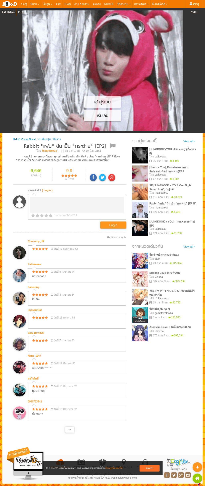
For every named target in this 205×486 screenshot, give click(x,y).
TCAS (67, 4)
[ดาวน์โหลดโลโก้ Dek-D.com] (25, 463)
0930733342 (35, 401)
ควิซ (58, 4)
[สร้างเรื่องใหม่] (197, 467)
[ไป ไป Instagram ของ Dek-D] (188, 475)
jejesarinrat (35, 309)
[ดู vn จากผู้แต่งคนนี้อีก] (69, 430)
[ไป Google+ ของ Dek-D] (181, 475)
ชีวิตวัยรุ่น (123, 4)
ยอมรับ (149, 468)
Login (113, 225)
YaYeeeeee (34, 264)
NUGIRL (109, 4)
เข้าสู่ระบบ (195, 8)
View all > (189, 141)
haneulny (33, 287)
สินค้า (21, 12)
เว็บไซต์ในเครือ (178, 469)
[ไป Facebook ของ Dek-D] (167, 475)
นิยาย (34, 4)
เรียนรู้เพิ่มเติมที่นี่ (114, 468)
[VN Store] (197, 478)
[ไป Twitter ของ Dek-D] (174, 475)
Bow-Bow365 (36, 332)
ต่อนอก (97, 4)
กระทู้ (24, 4)
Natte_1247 (34, 355)
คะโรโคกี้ (33, 378)
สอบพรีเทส (140, 4)
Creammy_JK (36, 241)
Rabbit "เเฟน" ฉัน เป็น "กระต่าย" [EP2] (65, 146)
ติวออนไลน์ (8, 12)
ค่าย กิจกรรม (81, 4)
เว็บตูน (47, 4)
